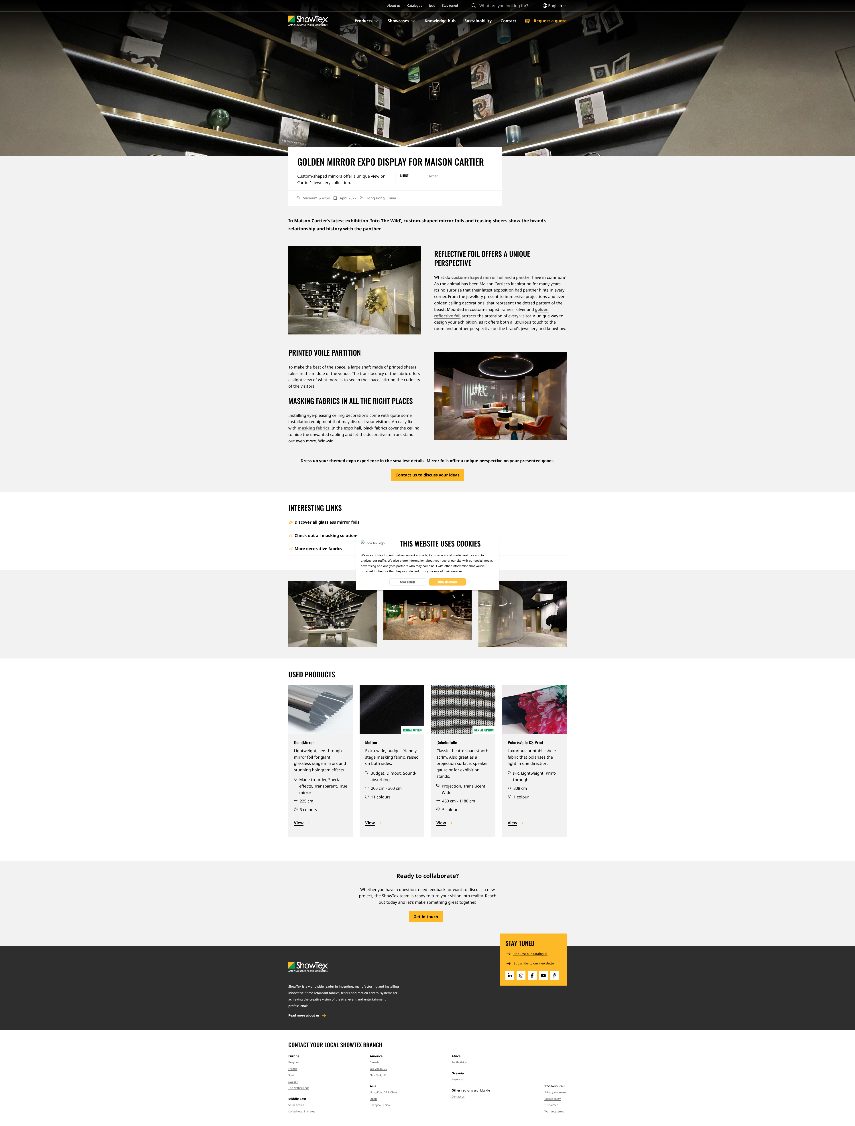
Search (473, 5)
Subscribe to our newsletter (534, 963)
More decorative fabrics (318, 548)
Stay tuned (450, 5)
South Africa (459, 1062)
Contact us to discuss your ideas (427, 475)
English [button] (555, 5)
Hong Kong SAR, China (383, 1092)
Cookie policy (552, 1099)
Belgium (293, 1062)
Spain (291, 1075)
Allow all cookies (447, 581)
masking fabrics (313, 428)
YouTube (543, 975)
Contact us (458, 1096)
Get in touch (425, 916)
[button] (367, 21)
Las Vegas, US (378, 1069)
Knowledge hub (440, 20)
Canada (374, 1062)
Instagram (521, 975)
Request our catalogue (530, 954)
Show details (407, 581)
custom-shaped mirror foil (477, 277)
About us (394, 5)
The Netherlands (298, 1088)
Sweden (293, 1081)
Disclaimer (551, 1105)
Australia (457, 1079)
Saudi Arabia (296, 1105)
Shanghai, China (380, 1105)
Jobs (432, 5)
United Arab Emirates (301, 1111)
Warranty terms (554, 1111)
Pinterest (554, 975)
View (298, 822)
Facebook (532, 975)
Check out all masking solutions (326, 535)
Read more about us (304, 1015)
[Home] (308, 21)
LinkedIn (509, 975)
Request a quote (550, 20)
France (292, 1069)
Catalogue (414, 5)
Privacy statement (555, 1092)
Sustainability (478, 20)
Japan (373, 1099)
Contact (508, 20)
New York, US (378, 1075)
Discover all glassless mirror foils (327, 522)
